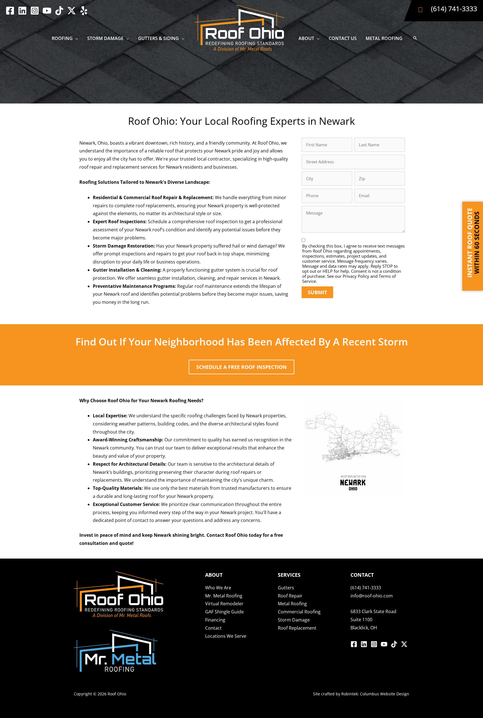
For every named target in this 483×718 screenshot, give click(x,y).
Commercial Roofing (299, 612)
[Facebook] (10, 10)
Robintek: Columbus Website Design (375, 693)
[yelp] (83, 10)
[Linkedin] (22, 10)
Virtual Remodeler (224, 604)
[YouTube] (46, 10)
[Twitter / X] (71, 10)
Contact (213, 628)
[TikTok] (59, 10)
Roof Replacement (297, 628)
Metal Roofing (292, 604)
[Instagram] (34, 10)
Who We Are (218, 588)
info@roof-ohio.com (372, 596)
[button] (75, 38)
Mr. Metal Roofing (223, 596)
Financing (215, 620)
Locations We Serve (225, 636)
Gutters (286, 588)
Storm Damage (294, 620)
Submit (317, 292)
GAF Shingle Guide (224, 612)
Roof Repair (290, 596)
